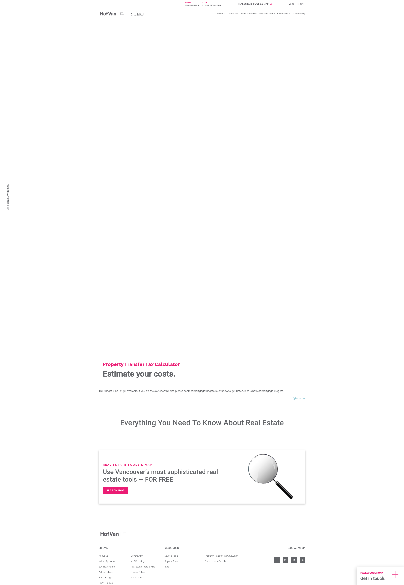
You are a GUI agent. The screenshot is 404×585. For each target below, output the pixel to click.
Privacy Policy (138, 572)
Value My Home (107, 561)
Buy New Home (107, 566)
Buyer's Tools (171, 561)
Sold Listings (105, 577)
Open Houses (106, 583)
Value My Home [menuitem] (249, 13)
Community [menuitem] (299, 13)
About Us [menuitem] (233, 13)
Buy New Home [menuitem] (267, 13)
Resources (282, 13)
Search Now (116, 490)
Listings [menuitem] (219, 13)
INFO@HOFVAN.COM (211, 5)
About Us (103, 556)
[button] (192, 3)
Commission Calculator (217, 561)
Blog (166, 566)
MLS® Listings (138, 561)
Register (301, 4)
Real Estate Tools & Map (253, 4)
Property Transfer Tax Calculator (221, 556)
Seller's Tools (171, 556)
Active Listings (106, 572)
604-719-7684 (192, 5)
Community (137, 556)
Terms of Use (137, 577)
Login (291, 4)
